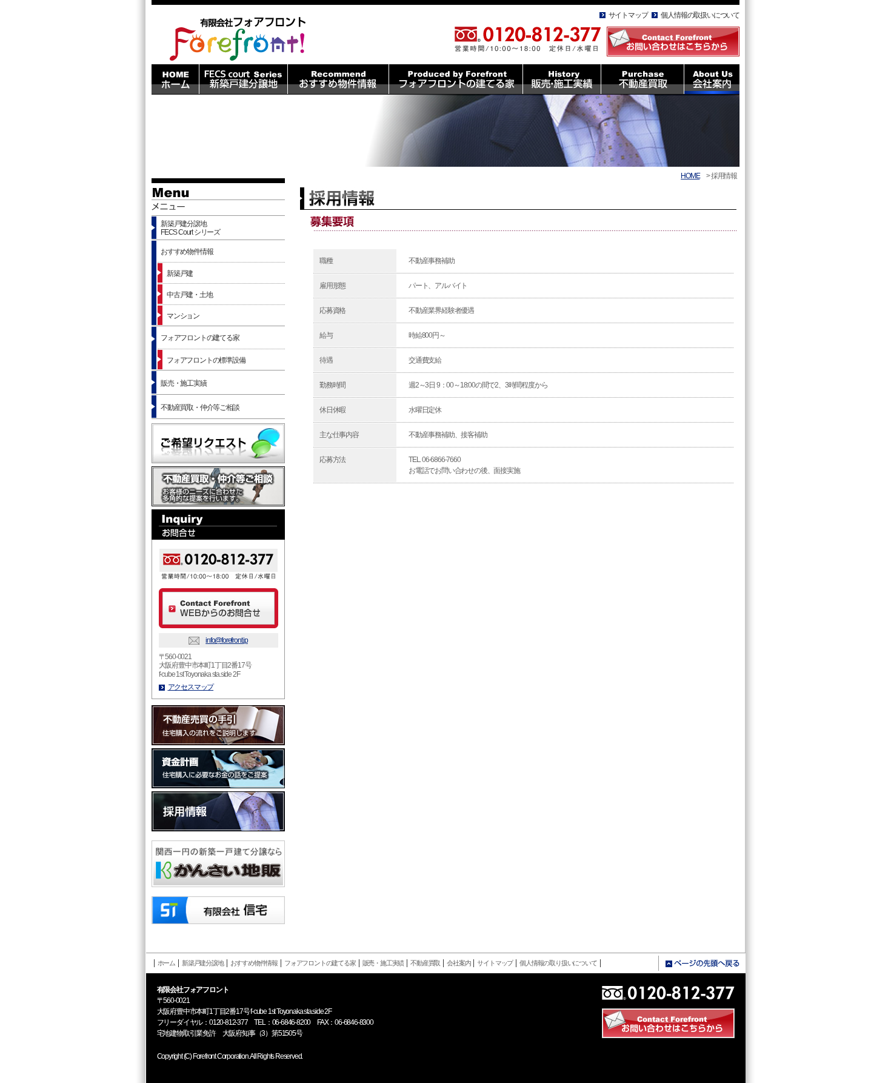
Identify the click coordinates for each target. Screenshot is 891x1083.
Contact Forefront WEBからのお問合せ (218, 608)
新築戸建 (180, 273)
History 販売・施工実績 (561, 79)
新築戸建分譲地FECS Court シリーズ (190, 228)
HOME (690, 176)
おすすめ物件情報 (187, 251)
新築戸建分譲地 (203, 963)
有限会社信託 (218, 910)
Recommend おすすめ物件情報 (338, 79)
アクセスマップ (191, 687)
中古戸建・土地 (190, 294)
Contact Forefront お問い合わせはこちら (668, 1023)
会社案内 (458, 963)
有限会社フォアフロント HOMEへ (244, 35)
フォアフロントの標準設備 (206, 360)
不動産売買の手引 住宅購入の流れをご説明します (218, 725)
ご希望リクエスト (218, 443)
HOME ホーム (175, 79)
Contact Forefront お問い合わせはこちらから (673, 41)
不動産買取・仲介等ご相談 (200, 407)
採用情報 (218, 811)
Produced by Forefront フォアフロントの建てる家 (455, 79)
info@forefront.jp (226, 640)
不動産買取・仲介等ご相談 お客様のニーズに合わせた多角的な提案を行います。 (218, 486)
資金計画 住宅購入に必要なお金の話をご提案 (218, 768)
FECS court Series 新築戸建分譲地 (243, 79)
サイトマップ (628, 15)
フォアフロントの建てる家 (200, 338)
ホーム (166, 963)
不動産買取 (425, 963)
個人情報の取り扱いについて (557, 963)
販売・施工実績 (184, 383)
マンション (183, 316)
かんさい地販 (218, 863)
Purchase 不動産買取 (642, 79)
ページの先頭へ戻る (702, 963)
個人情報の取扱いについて (700, 15)
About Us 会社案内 (711, 79)
